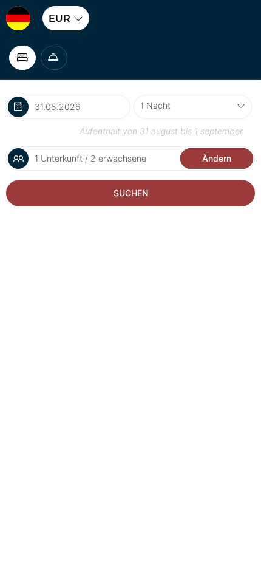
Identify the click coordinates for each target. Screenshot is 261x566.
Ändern (216, 158)
